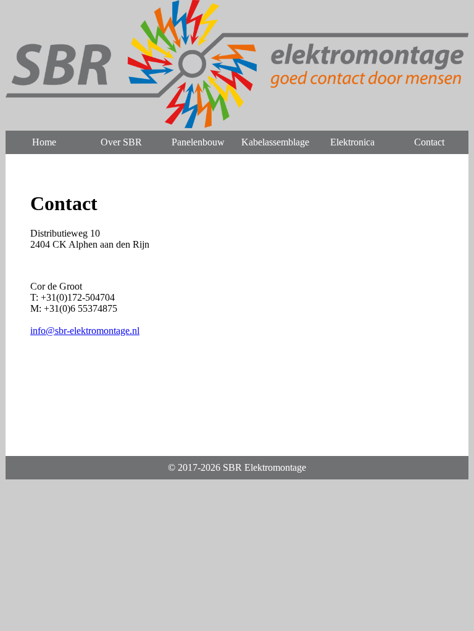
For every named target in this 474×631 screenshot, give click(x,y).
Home (44, 142)
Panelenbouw (198, 142)
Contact (429, 142)
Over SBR (121, 142)
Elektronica (352, 142)
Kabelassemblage (275, 142)
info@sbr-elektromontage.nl (84, 330)
